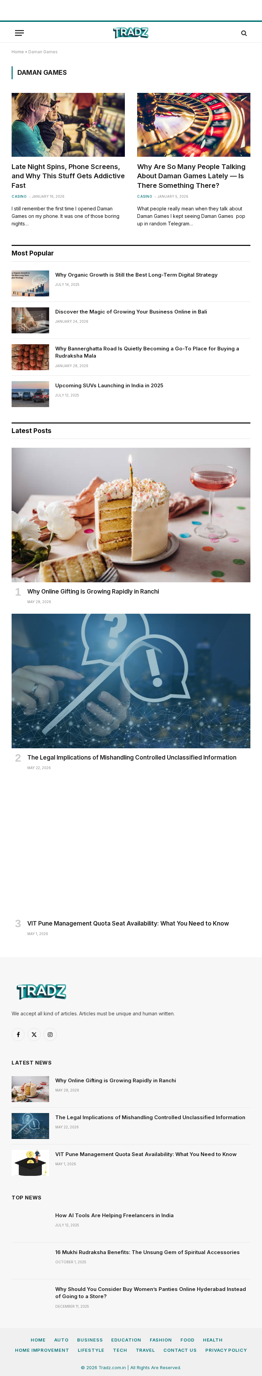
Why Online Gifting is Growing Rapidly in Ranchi (93, 591)
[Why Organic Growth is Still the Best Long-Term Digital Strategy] (30, 283)
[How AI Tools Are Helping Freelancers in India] (30, 1224)
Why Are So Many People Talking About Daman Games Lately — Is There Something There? (191, 176)
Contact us (180, 1350)
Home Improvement (42, 1350)
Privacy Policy (226, 1350)
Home (18, 51)
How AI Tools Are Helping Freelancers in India (114, 1215)
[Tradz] (131, 33)
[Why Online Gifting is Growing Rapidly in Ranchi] (131, 515)
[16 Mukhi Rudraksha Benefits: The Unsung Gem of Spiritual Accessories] (30, 1261)
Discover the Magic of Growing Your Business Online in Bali (131, 311)
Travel (145, 1350)
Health (213, 1340)
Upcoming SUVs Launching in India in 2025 (109, 385)
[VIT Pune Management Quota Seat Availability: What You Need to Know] (131, 847)
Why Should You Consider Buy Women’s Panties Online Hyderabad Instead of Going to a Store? (150, 1292)
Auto (61, 1340)
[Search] (243, 33)
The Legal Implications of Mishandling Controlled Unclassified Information (131, 757)
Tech (120, 1350)
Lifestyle (91, 1350)
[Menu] (19, 33)
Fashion (161, 1340)
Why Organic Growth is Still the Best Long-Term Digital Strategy (136, 275)
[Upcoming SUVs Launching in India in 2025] (30, 394)
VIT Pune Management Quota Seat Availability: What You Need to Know (128, 923)
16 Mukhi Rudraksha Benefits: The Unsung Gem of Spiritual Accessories (147, 1252)
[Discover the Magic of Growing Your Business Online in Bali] (30, 320)
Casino (19, 196)
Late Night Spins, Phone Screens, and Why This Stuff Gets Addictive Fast (68, 176)
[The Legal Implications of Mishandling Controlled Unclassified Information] (131, 681)
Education (126, 1340)
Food (187, 1340)
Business (90, 1340)
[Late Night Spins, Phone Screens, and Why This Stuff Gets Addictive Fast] (68, 125)
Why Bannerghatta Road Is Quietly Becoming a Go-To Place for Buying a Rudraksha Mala (147, 352)
